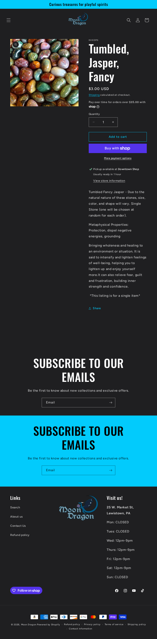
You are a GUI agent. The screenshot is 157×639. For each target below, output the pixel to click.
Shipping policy (137, 624)
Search (15, 507)
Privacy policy (92, 624)
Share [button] (97, 308)
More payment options (117, 158)
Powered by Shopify (48, 624)
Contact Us (18, 526)
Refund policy (20, 535)
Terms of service (114, 624)
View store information (109, 180)
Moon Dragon (29, 624)
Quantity (94, 114)
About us (16, 516)
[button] (8, 20)
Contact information (80, 628)
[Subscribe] (110, 402)
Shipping (94, 94)
